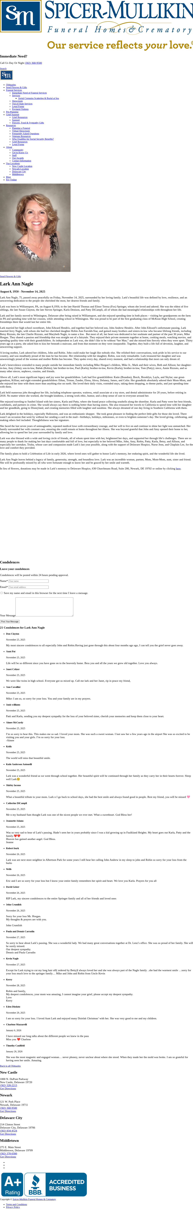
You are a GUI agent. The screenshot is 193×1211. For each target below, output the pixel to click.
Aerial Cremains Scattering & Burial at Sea (38, 98)
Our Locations (13, 163)
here (178, 468)
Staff (14, 155)
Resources (11, 125)
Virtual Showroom (21, 131)
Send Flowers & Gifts (16, 87)
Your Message (8, 615)
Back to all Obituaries (10, 1066)
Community (17, 150)
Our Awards (18, 158)
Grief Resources (19, 117)
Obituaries (11, 84)
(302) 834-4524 (8, 1130)
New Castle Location (22, 166)
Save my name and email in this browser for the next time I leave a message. (46, 592)
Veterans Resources (21, 136)
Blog (8, 177)
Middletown (18, 174)
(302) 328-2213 (8, 1085)
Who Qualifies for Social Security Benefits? (33, 139)
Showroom (17, 101)
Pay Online (11, 179)
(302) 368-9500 (33, 62)
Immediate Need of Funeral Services (29, 93)
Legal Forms (18, 106)
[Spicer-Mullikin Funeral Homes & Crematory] (6, 79)
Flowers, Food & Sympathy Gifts (28, 122)
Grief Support (12, 114)
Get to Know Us (20, 152)
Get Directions (8, 1088)
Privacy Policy (13, 1207)
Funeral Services (14, 90)
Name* (4, 580)
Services (16, 95)
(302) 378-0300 (8, 1153)
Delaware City (19, 171)
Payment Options (20, 109)
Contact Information (21, 160)
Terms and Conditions (16, 1204)
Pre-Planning (12, 112)
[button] (3, 68)
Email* (4, 586)
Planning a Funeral (21, 128)
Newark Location (20, 169)
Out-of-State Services (22, 103)
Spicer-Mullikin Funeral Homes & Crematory (34, 1199)
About (9, 147)
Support (16, 120)
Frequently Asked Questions (25, 133)
